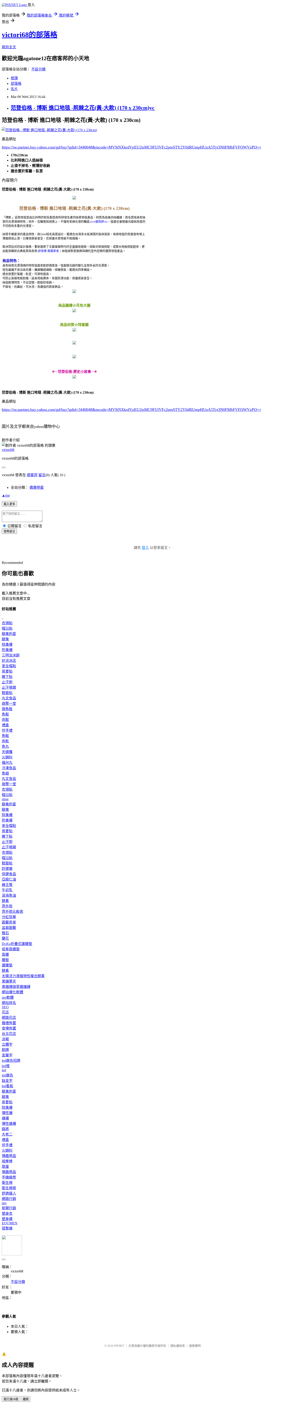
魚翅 (5, 773)
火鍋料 (7, 757)
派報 (5, 1039)
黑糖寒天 (9, 981)
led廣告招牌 (11, 1060)
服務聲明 (195, 1345)
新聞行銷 (9, 1208)
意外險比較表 (12, 911)
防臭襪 (7, 650)
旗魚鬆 (7, 709)
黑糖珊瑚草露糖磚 (16, 987)
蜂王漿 (7, 885)
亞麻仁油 (9, 879)
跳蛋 (5, 1166)
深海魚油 (9, 895)
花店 (5, 1012)
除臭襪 (7, 644)
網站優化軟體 (12, 992)
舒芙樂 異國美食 (48, 251)
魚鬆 (5, 714)
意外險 (7, 906)
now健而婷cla (99, 221)
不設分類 (38, 69)
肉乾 (5, 741)
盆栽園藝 (9, 928)
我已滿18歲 (11, 1399)
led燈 (6, 1066)
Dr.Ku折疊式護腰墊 (17, 944)
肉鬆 (5, 720)
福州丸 (7, 763)
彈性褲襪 (9, 1124)
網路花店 (9, 1017)
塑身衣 (7, 1213)
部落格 (16, 83)
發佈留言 (9, 531)
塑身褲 (7, 1219)
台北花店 (9, 1034)
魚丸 (5, 746)
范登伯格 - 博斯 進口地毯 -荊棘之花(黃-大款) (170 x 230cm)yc (83, 108)
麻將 (5, 1129)
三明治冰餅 (11, 655)
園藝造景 (9, 922)
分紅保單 (9, 917)
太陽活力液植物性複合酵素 (23, 976)
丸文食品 (9, 698)
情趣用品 (9, 1156)
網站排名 (9, 1003)
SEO (5, 1007)
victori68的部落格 (29, 35)
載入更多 (9, 504)
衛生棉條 (9, 1188)
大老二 (7, 1134)
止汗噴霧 (9, 687)
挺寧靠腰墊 (11, 949)
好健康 (7, 869)
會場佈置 (9, 1028)
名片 (14, 89)
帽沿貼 (7, 628)
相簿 (14, 78)
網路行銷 (9, 1199)
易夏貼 (7, 671)
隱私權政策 (177, 1345)
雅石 (5, 933)
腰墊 (5, 960)
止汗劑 (7, 682)
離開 (26, 1399)
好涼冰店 (9, 661)
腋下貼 (7, 677)
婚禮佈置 (9, 1023)
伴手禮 (7, 730)
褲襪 (5, 1118)
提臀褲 (7, 1228)
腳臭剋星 (9, 634)
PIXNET (119, 1345)
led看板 (7, 1086)
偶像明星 (36, 487)
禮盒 (5, 725)
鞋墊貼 (7, 693)
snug (5, 799)
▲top (6, 495)
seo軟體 (8, 997)
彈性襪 (7, 1113)
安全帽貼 (9, 666)
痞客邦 (32, 475)
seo (4, 1203)
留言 (42, 475)
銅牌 (5, 1050)
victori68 (8, 450)
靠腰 (5, 954)
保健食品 (9, 874)
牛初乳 (7, 890)
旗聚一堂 (9, 703)
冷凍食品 (9, 768)
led (4, 1070)
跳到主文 (9, 47)
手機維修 (9, 1177)
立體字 (7, 1044)
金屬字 (7, 1055)
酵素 (5, 901)
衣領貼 (7, 623)
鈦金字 (7, 1081)
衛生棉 (7, 1183)
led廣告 (7, 1075)
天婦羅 (7, 752)
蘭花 (5, 938)
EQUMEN (9, 1223)
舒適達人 (9, 1193)
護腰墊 (7, 965)
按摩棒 (7, 1161)
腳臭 (5, 639)
